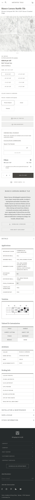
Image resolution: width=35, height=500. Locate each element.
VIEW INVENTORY (18, 124)
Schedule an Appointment (17, 466)
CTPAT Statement (26, 495)
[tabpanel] (17, 33)
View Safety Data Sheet (17, 229)
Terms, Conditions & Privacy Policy (9, 495)
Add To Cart (23, 175)
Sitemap (19, 495)
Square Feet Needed (9, 144)
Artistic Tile (7, 497)
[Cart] (32, 2)
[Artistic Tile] (17, 2)
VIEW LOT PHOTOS (18, 118)
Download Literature (19, 224)
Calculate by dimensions (12, 140)
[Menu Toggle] (2, 2)
